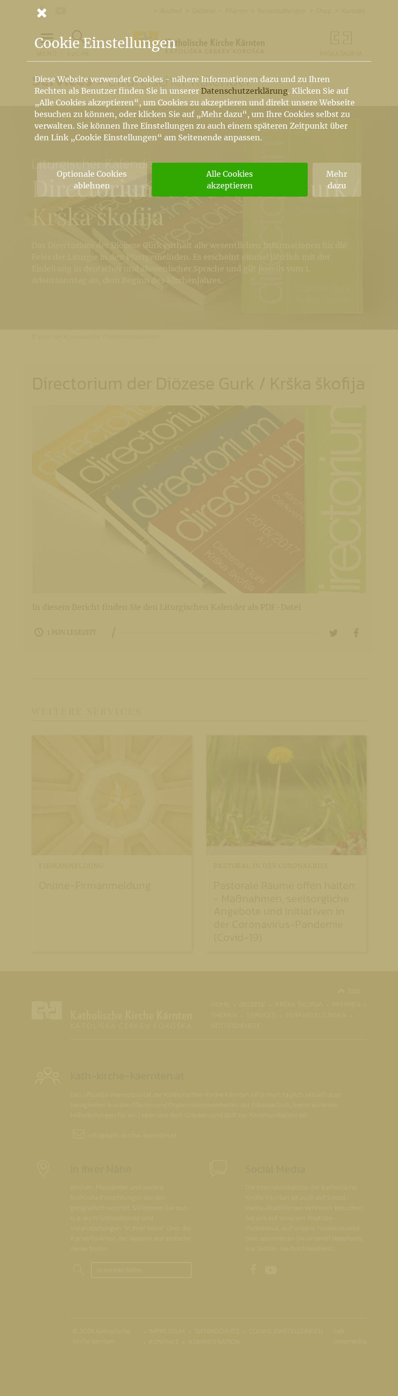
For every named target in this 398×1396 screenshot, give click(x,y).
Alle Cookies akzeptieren (229, 179)
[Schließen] (199, 12)
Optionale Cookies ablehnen (92, 179)
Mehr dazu (336, 179)
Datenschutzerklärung (244, 91)
